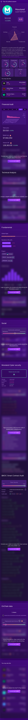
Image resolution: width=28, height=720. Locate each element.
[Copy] (25, 490)
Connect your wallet (14, 161)
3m (16, 109)
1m (12, 109)
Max (25, 109)
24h (4, 109)
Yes (9, 260)
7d (8, 109)
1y (20, 109)
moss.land (9, 257)
